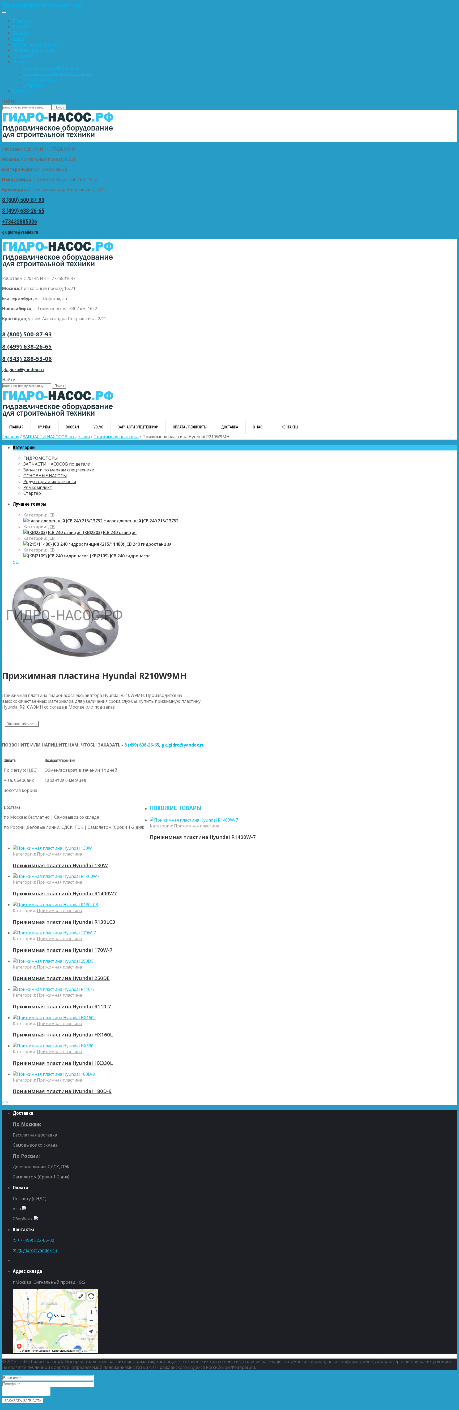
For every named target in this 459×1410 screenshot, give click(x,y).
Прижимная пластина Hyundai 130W (60, 865)
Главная (21, 21)
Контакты (23, 91)
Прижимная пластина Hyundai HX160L (63, 1034)
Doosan (20, 33)
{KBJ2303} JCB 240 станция (109, 532)
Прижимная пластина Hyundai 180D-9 (62, 1091)
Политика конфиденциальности (57, 73)
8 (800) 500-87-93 (23, 200)
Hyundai (21, 27)
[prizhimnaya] (66, 661)
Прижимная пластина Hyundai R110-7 (62, 1006)
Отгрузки (33, 85)
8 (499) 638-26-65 (23, 210)
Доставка (23, 56)
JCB (51, 515)
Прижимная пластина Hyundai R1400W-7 (203, 837)
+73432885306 (19, 221)
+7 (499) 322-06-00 (35, 1240)
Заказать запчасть (22, 724)
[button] (229, 5)
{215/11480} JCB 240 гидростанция (135, 544)
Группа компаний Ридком (50, 68)
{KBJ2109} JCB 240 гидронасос (119, 556)
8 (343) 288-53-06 (27, 358)
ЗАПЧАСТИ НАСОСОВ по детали (56, 437)
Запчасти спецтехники (36, 44)
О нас (18, 62)
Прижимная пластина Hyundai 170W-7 (63, 950)
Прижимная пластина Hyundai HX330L (63, 1063)
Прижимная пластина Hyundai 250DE (61, 978)
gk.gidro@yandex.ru (20, 232)
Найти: (9, 101)
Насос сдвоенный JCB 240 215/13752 (140, 521)
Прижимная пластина (116, 437)
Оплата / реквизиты (34, 50)
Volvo (18, 38)
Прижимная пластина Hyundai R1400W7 (65, 893)
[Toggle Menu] (4, 12)
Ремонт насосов (40, 79)
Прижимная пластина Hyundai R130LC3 (64, 921)
